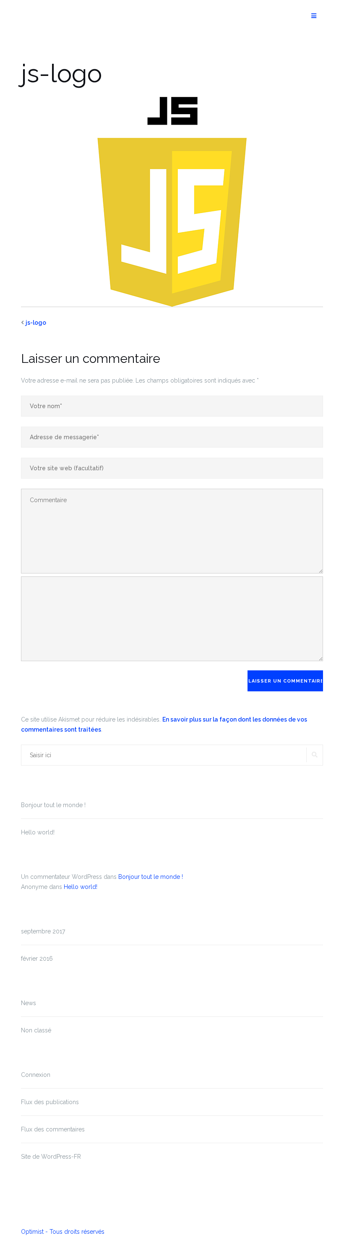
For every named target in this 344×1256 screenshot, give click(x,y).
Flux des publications (50, 1102)
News (28, 1003)
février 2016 (37, 958)
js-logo (36, 322)
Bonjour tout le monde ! (53, 805)
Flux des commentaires (53, 1129)
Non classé (36, 1030)
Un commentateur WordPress (61, 876)
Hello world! (38, 832)
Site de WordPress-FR (51, 1156)
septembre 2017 (43, 931)
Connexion (35, 1074)
